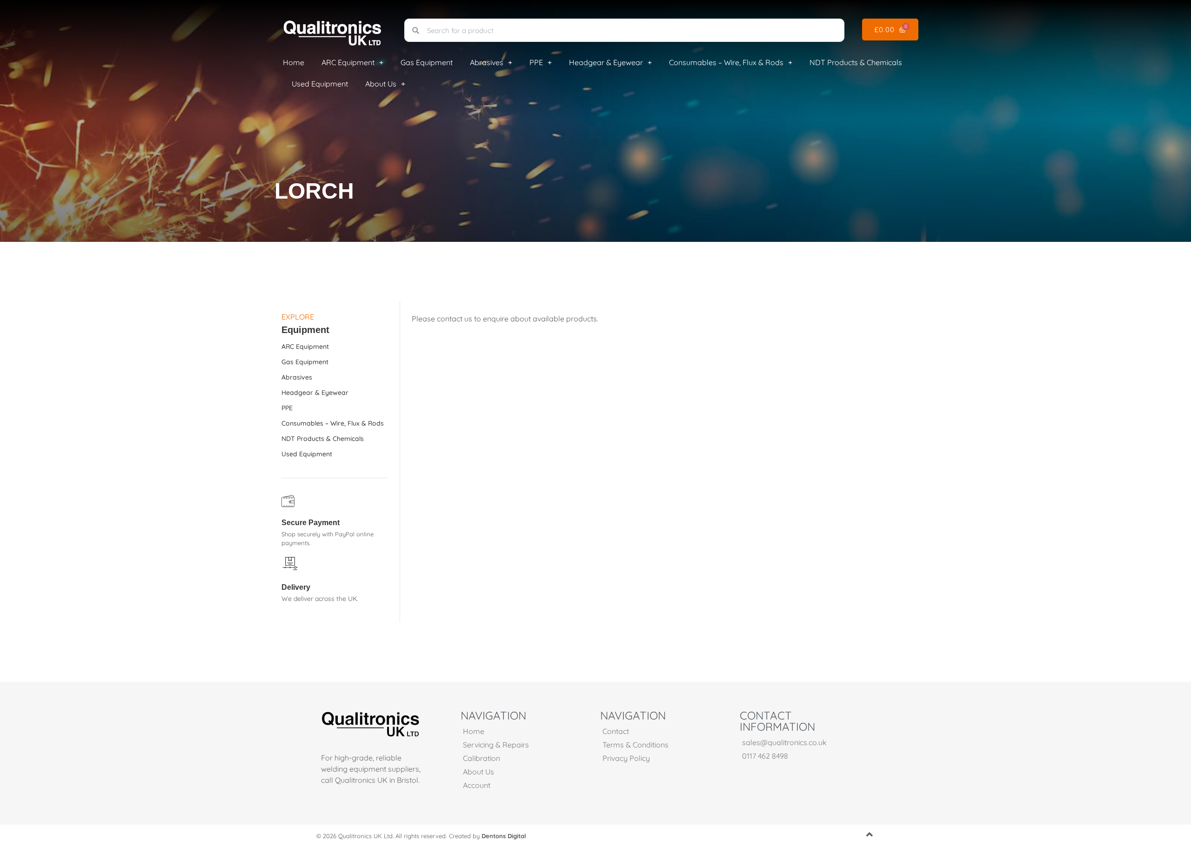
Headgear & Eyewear (606, 62)
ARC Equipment (348, 62)
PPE (536, 62)
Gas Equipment (427, 62)
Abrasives (486, 62)
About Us (380, 83)
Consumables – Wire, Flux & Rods (726, 62)
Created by (487, 836)
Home (293, 62)
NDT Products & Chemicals (856, 62)
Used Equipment (320, 83)
